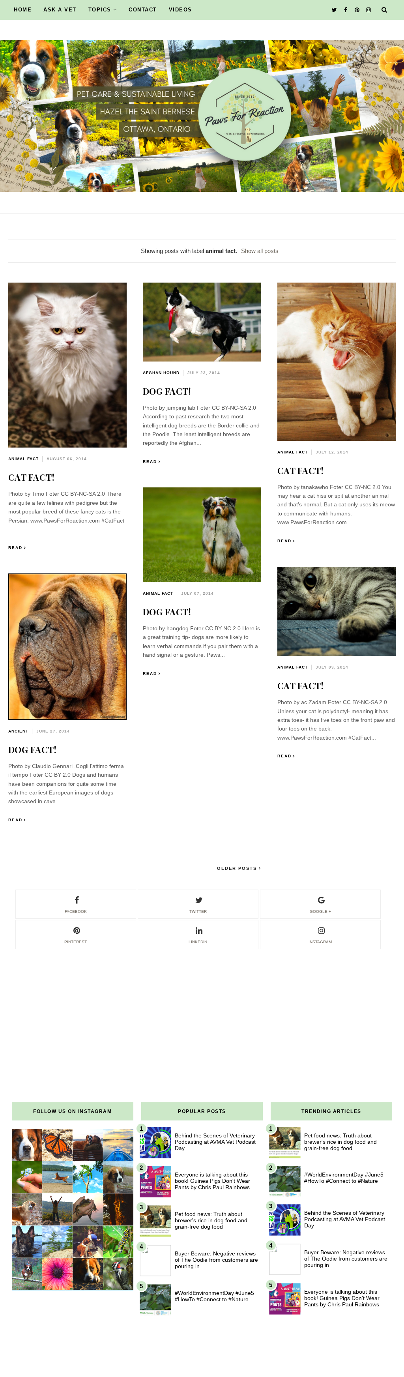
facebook (76, 911)
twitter (198, 911)
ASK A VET (60, 10)
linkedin (198, 942)
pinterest (75, 942)
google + (320, 911)
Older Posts (238, 868)
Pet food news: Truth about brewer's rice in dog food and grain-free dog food (211, 1220)
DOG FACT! (167, 391)
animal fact (23, 459)
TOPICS (99, 10)
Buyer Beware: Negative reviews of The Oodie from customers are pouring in (216, 1259)
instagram (320, 942)
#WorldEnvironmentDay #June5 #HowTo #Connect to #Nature (214, 1296)
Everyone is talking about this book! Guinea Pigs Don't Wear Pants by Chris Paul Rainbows (212, 1180)
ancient (18, 731)
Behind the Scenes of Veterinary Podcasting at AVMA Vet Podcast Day (215, 1141)
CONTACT (143, 10)
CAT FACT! (31, 477)
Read (15, 547)
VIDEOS (180, 10)
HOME (23, 10)
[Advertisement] (202, 1005)
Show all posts (260, 250)
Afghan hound (161, 373)
